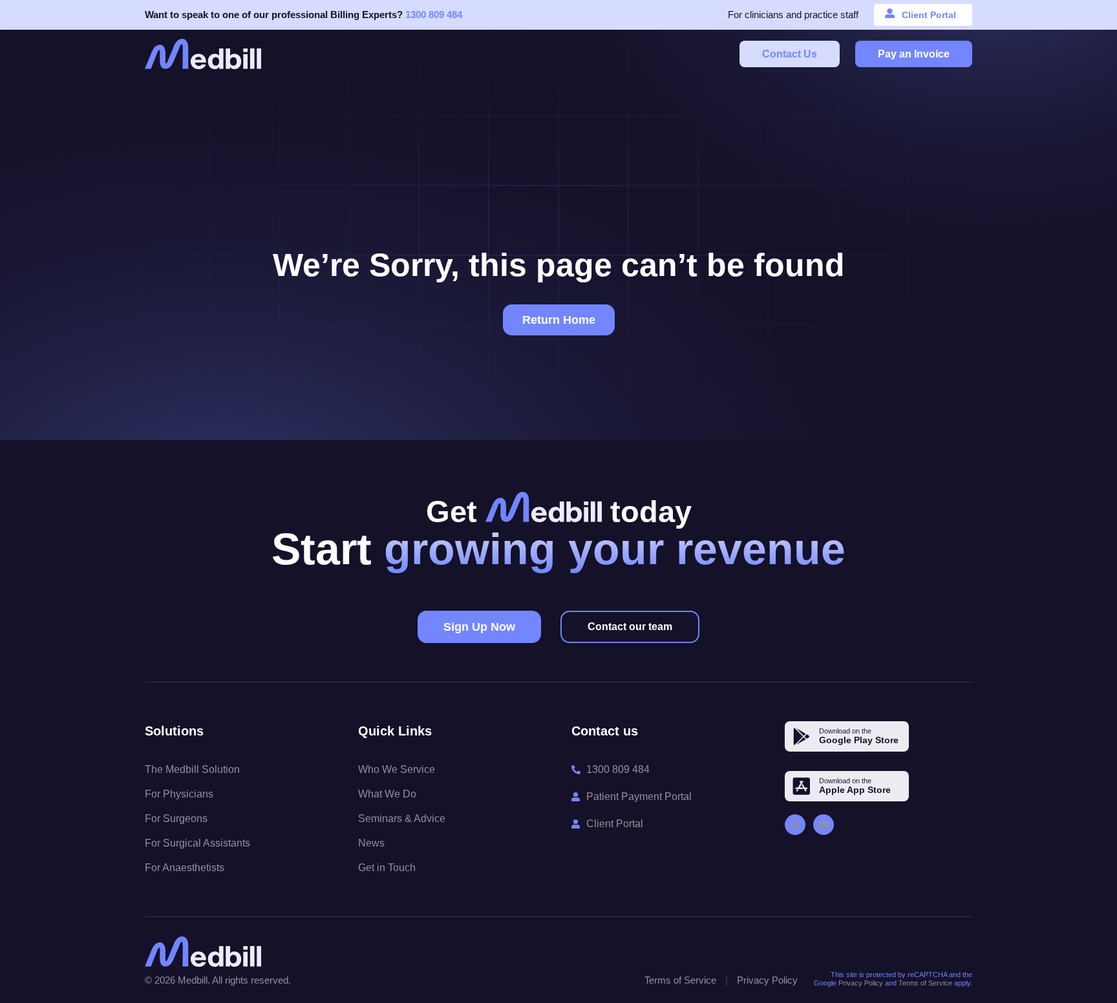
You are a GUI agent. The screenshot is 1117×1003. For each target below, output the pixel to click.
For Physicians (179, 793)
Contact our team (630, 626)
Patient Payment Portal (639, 796)
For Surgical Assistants (197, 843)
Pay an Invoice (914, 53)
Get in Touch (387, 867)
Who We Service (396, 769)
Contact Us (789, 53)
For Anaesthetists (184, 867)
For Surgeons (176, 818)
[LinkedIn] (795, 824)
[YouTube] (823, 824)
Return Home (558, 319)
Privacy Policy (767, 980)
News (371, 843)
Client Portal (929, 15)
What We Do (387, 793)
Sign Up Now (479, 626)
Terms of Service (680, 980)
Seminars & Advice (401, 818)
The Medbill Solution (192, 769)
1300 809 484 (433, 14)
